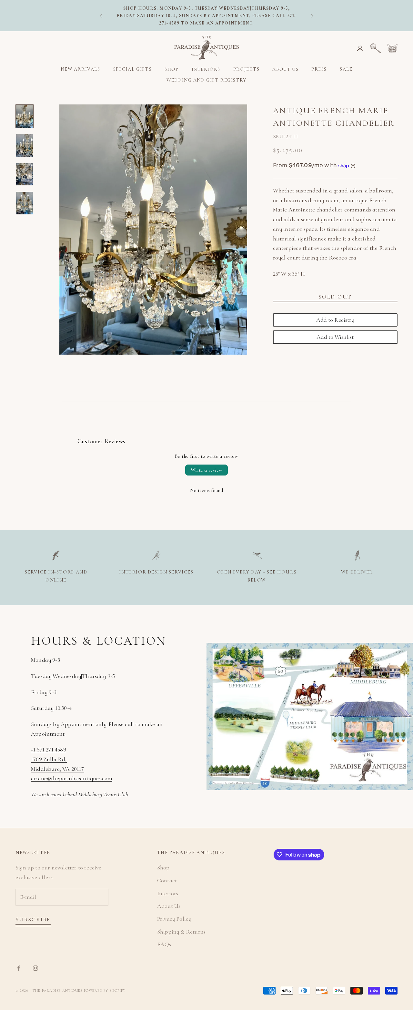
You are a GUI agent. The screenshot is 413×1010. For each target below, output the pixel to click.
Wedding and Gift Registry (206, 80)
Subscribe (33, 919)
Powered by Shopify (105, 990)
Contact (167, 880)
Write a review (206, 470)
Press (319, 69)
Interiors (206, 69)
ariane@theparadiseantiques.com (71, 778)
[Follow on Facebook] (18, 968)
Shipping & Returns (181, 931)
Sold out (335, 296)
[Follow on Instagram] (35, 968)
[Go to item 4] (24, 203)
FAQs (164, 944)
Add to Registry (335, 319)
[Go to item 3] (24, 174)
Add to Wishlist (335, 337)
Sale (346, 69)
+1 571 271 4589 (48, 749)
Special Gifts (132, 69)
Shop (171, 69)
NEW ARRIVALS (80, 69)
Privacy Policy (174, 918)
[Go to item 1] (24, 116)
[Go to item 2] (24, 145)
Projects (246, 69)
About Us (285, 69)
